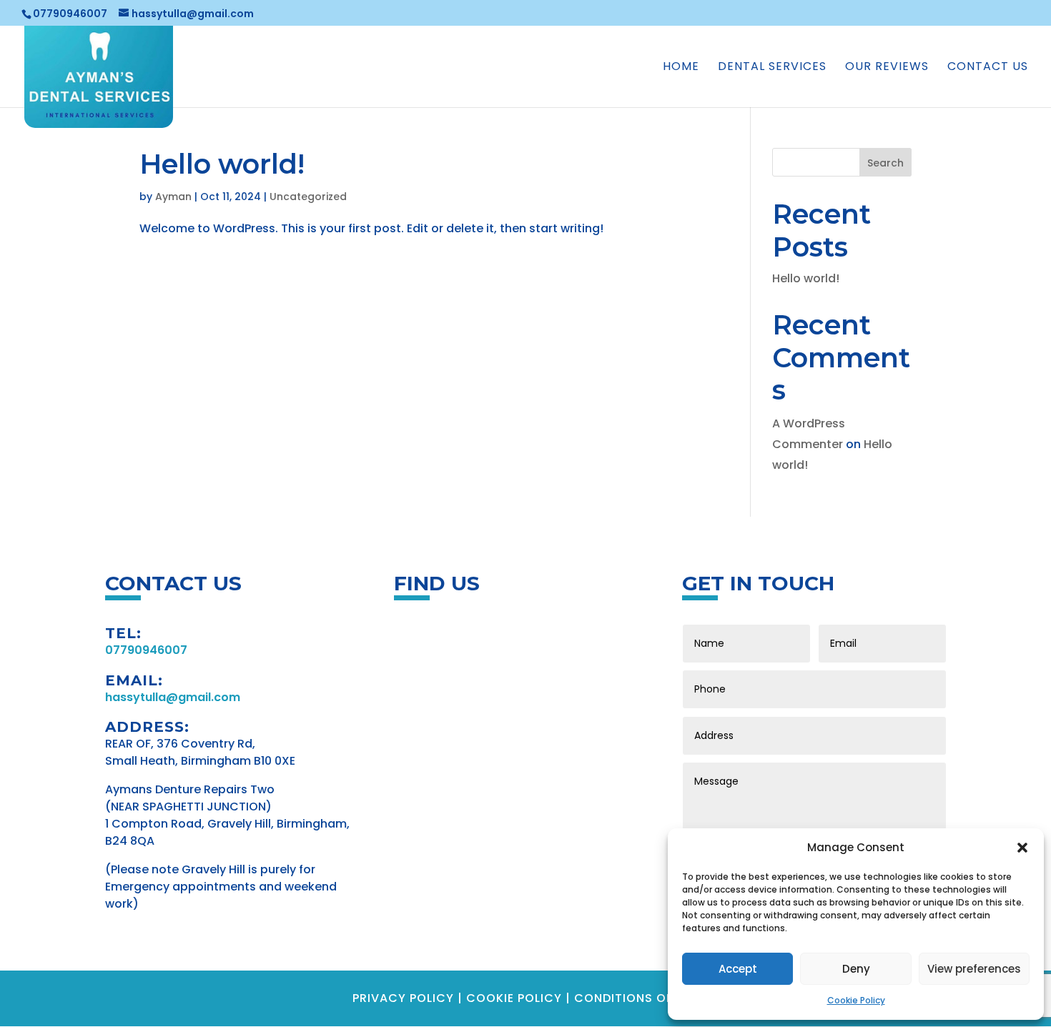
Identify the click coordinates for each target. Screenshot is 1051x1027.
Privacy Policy (403, 998)
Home (681, 67)
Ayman (173, 196)
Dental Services (772, 67)
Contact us (987, 67)
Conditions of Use (636, 998)
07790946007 (70, 13)
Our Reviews (887, 67)
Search (885, 163)
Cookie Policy (856, 1000)
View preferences (974, 968)
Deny (856, 968)
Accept (738, 968)
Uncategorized (308, 196)
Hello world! (222, 164)
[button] (1022, 847)
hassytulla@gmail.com (172, 697)
